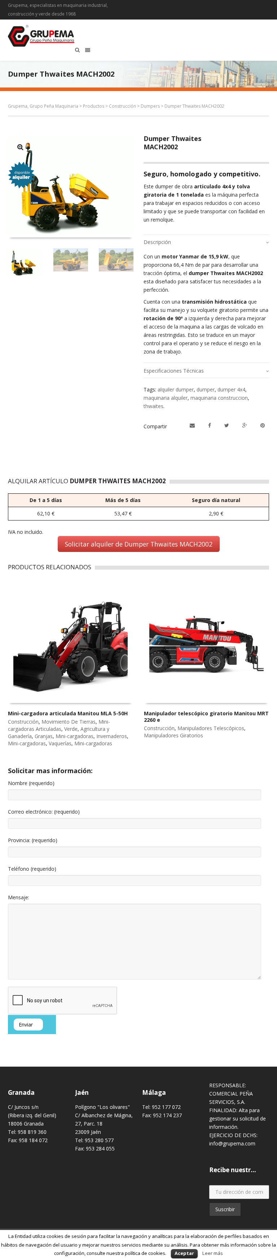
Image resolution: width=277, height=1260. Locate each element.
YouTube (268, 5)
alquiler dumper (176, 389)
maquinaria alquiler (166, 397)
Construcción (122, 106)
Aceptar (184, 1253)
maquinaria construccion (219, 397)
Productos (93, 106)
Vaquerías (60, 743)
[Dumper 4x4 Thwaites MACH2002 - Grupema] (20, 147)
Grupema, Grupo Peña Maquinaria (43, 106)
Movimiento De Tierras (68, 721)
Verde (71, 728)
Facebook (237, 5)
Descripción (157, 242)
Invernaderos (111, 736)
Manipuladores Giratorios (173, 735)
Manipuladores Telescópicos (210, 728)
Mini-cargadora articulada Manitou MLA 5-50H (68, 713)
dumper (206, 389)
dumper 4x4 (231, 389)
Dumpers (150, 106)
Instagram (247, 5)
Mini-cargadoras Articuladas (59, 725)
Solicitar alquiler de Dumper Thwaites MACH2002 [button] (138, 544)
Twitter (258, 5)
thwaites (153, 406)
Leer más (212, 1253)
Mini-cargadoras (74, 736)
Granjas (44, 736)
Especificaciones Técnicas (174, 370)
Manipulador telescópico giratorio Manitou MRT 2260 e (206, 716)
